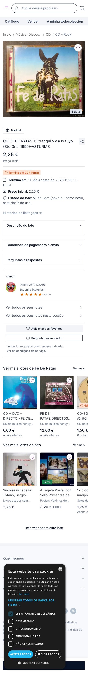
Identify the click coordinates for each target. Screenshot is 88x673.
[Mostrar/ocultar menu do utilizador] (5, 8)
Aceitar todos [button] (20, 654)
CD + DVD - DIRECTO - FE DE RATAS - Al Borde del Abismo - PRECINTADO (19, 416)
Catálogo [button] (12, 21)
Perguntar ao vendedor (46, 338)
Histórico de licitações (20, 213)
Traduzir (16, 130)
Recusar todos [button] (48, 654)
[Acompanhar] (78, 47)
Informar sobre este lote (44, 528)
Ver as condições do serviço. (26, 350)
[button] (44, 225)
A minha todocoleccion (65, 21)
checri (11, 276)
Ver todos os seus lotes (24, 307)
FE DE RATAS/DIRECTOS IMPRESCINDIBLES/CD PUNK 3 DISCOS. (57, 416)
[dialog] (34, 616)
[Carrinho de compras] (82, 8)
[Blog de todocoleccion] (73, 611)
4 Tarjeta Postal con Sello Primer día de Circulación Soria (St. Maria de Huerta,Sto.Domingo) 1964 (56, 492)
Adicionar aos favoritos (46, 328)
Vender (33, 21)
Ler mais (24, 594)
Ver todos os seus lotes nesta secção (35, 315)
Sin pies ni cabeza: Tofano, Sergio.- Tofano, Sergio (17, 492)
